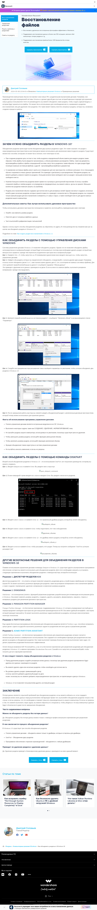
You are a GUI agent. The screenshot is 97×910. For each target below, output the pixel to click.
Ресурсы (9, 846)
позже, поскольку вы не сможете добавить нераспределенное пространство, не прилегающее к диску (46, 676)
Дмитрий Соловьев (19, 88)
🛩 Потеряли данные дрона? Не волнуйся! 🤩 (48, 10)
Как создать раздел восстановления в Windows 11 (35, 234)
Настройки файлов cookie (44, 901)
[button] (47, 810)
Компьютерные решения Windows (48, 91)
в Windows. (81, 676)
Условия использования (59, 901)
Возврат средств (71, 901)
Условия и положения (16, 901)
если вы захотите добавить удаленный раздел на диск (46, 675)
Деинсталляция (82, 901)
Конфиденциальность (30, 901)
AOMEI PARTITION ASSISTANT (28, 631)
